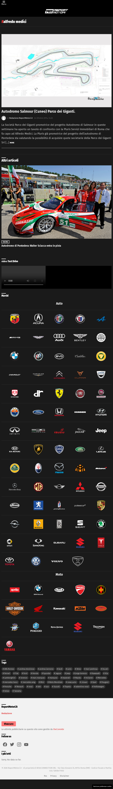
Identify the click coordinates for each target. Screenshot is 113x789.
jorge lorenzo (81, 673)
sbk (39, 686)
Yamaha (17, 691)
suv (47, 686)
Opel (94, 682)
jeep (68, 673)
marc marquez (38, 678)
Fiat (16, 673)
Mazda (78, 678)
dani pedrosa (91, 669)
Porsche (7, 686)
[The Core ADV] (8, 726)
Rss (45, 776)
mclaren (89, 678)
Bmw (79, 669)
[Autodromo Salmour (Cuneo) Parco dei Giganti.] (56, 70)
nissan (84, 682)
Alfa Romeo (9, 669)
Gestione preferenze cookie (102, 786)
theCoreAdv (58, 729)
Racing (5, 242)
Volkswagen (99, 686)
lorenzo (24, 678)
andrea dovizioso (26, 669)
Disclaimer (64, 776)
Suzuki (57, 686)
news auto (71, 682)
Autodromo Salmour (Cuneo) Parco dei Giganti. (38, 111)
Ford (25, 673)
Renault (19, 686)
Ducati (105, 669)
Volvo (6, 691)
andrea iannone (46, 669)
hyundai (46, 673)
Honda (35, 673)
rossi (30, 686)
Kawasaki (96, 673)
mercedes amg (29, 682)
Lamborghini (9, 678)
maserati (66, 678)
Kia (106, 673)
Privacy (53, 776)
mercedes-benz (11, 682)
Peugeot (105, 682)
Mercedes (102, 678)
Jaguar (58, 673)
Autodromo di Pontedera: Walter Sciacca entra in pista (31, 245)
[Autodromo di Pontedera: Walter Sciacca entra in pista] (56, 202)
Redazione (6, 713)
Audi (60, 669)
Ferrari (7, 673)
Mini (42, 682)
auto (69, 669)
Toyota (68, 686)
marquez (53, 678)
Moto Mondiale (55, 682)
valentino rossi (82, 686)
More (12, 143)
